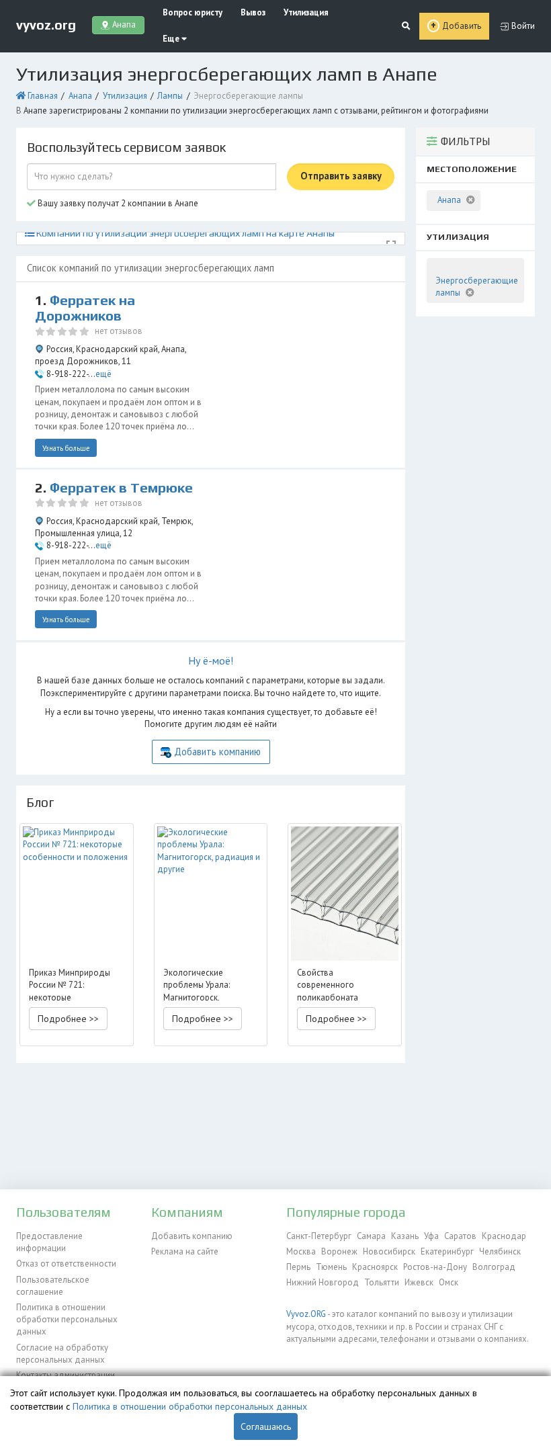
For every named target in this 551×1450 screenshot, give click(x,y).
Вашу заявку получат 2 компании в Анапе (117, 203)
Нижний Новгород (322, 1282)
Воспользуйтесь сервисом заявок (126, 147)
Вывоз (253, 12)
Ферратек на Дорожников (85, 308)
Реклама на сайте (184, 1251)
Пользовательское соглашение (52, 1285)
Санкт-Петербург (318, 1236)
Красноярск (375, 1267)
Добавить (461, 26)
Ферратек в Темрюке (121, 488)
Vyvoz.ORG (306, 1314)
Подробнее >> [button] (68, 1019)
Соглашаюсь (266, 1426)
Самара (371, 1236)
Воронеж (339, 1251)
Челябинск (500, 1251)
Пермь (298, 1267)
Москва (301, 1251)
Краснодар (504, 1236)
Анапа (80, 95)
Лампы (170, 95)
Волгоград (493, 1267)
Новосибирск (389, 1251)
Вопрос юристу (192, 12)
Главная (43, 95)
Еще (172, 38)
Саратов (460, 1236)
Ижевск (419, 1282)
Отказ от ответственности (66, 1263)
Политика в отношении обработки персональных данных (67, 1320)
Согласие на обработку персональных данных (62, 1353)
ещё (103, 374)
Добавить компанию (217, 751)
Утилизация (306, 12)
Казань (405, 1236)
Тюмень (331, 1267)
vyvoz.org (46, 24)
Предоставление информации (49, 1242)
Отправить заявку (341, 175)
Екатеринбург (447, 1251)
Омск (448, 1282)
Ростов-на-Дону (435, 1267)
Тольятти (381, 1282)
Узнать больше (66, 448)
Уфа (431, 1236)
